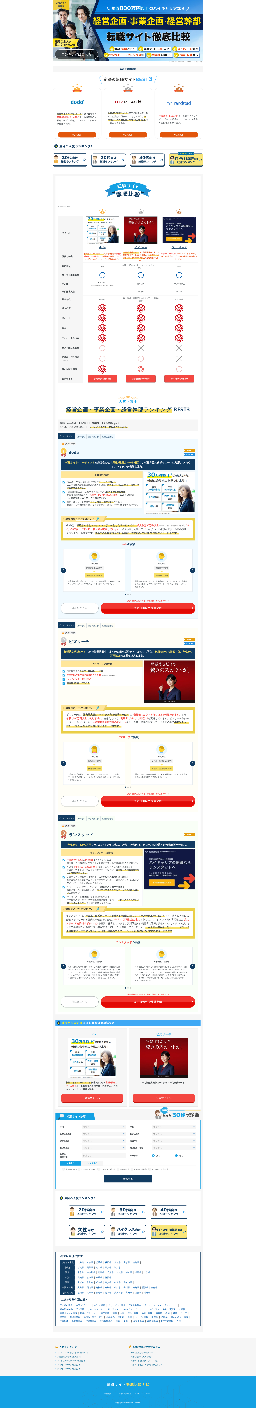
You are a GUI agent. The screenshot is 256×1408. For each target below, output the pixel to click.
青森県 (90, 1262)
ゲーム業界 (99, 1305)
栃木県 (129, 1272)
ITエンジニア (171, 1305)
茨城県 (119, 1272)
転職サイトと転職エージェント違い (145, 1361)
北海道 (80, 1262)
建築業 (63, 1317)
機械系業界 (75, 1317)
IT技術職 (80, 1309)
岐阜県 (90, 1277)
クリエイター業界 (116, 1305)
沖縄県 (147, 1292)
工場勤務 (64, 1321)
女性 (122, 1313)
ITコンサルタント (153, 1305)
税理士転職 (133, 1313)
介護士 (180, 1321)
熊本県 (108, 1292)
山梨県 (147, 1272)
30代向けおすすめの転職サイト (69, 1369)
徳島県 (136, 1287)
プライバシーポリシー (144, 1394)
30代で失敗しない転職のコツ (142, 1352)
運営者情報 (107, 1394)
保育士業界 (138, 1321)
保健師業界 (91, 1321)
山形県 (126, 1262)
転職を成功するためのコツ (141, 1357)
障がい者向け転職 (179, 1317)
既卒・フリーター (88, 1313)
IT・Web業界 (66, 1305)
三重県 (99, 1277)
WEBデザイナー (83, 1305)
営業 (130, 1317)
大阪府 (80, 1282)
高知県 (154, 1287)
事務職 (159, 1313)
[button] (125, 594)
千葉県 (110, 1272)
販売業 (154, 1317)
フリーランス (112, 1309)
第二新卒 (105, 1313)
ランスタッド (179, 247)
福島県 (136, 1262)
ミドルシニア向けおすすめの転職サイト (73, 1352)
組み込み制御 (66, 1309)
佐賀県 (138, 1292)
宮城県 (117, 1262)
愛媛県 (145, 1287)
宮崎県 (129, 1292)
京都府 (90, 1282)
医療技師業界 (106, 1321)
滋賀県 (108, 1282)
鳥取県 (108, 1287)
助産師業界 (77, 1321)
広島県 (80, 1287)
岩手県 (99, 1262)
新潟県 (80, 1267)
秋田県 (108, 1262)
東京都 (80, 1272)
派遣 (118, 1321)
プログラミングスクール (133, 1309)
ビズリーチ (140, 247)
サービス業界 (141, 1317)
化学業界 (110, 1317)
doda (102, 247)
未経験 (182, 1309)
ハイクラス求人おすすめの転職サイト (72, 1361)
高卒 (115, 1313)
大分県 (90, 1292)
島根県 (99, 1287)
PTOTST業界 (167, 1321)
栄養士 (126, 1321)
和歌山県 (127, 1282)
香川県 (126, 1287)
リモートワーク (94, 1309)
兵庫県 (99, 1282)
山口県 (117, 1287)
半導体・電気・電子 (93, 1317)
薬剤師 (121, 1317)
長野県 (90, 1267)
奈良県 (117, 1282)
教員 (167, 1313)
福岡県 (80, 1292)
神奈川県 (91, 1272)
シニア (184, 1313)
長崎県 (99, 1292)
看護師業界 (152, 1321)
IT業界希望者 (135, 1305)
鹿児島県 (118, 1292)
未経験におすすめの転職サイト (69, 1357)
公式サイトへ (92, 1098)
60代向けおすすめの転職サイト (69, 1365)
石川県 (108, 1267)
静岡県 (108, 1277)
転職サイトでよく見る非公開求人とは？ (146, 1365)
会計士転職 (147, 1313)
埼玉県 (101, 1272)
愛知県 (80, 1277)
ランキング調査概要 (124, 1394)
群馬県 (138, 1272)
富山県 (99, 1267)
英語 (175, 1313)
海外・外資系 (169, 1309)
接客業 (164, 1317)
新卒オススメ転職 (68, 1313)
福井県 (117, 1267)
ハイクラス (154, 1309)
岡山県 (90, 1287)
